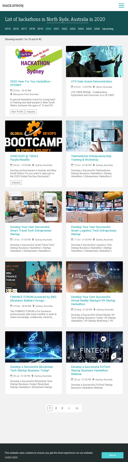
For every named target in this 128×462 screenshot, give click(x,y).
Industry (30, 111)
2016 (16, 28)
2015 (8, 28)
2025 (89, 28)
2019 (40, 28)
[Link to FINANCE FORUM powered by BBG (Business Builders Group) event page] (33, 277)
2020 (48, 28)
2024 (81, 28)
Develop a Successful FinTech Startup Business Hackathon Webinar (90, 370)
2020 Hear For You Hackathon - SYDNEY (31, 83)
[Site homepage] (12, 5)
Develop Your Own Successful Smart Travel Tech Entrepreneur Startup (31, 230)
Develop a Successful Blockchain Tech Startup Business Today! (31, 368)
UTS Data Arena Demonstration (91, 81)
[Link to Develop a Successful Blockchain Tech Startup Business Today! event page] (33, 347)
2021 (56, 28)
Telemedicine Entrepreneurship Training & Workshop (91, 157)
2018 (32, 28)
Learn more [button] (11, 457)
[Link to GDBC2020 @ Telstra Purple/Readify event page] (33, 136)
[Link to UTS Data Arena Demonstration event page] (94, 61)
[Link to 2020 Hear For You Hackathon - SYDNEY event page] (33, 61)
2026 (97, 28)
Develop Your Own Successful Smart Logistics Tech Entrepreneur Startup (94, 230)
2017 (24, 28)
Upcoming (107, 28)
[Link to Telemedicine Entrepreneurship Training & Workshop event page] (94, 136)
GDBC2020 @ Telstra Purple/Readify (24, 157)
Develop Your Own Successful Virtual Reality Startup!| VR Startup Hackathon (93, 300)
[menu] (121, 5)
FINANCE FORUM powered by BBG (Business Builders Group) (33, 298)
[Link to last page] (77, 408)
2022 (64, 28)
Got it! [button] (112, 455)
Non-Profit (17, 111)
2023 (73, 28)
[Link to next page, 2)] (69, 408)
